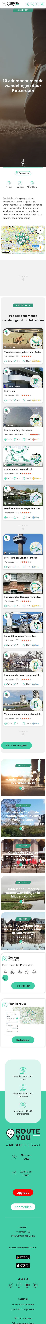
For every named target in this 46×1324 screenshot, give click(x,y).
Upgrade (23, 1192)
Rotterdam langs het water (18, 430)
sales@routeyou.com (24, 1309)
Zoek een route (26, 1173)
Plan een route (26, 1156)
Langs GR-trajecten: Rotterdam (20, 636)
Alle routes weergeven (16, 745)
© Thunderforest (20, 253)
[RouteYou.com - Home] (13, 4)
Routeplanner (23, 1040)
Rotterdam (24, 173)
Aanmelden (23, 1207)
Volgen (20, 187)
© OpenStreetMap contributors (34, 253)
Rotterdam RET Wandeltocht (18, 469)
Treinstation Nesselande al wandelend (24, 714)
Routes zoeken (23, 985)
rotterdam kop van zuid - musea (20, 557)
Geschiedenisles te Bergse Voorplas (22, 508)
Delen (9, 187)
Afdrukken (32, 187)
